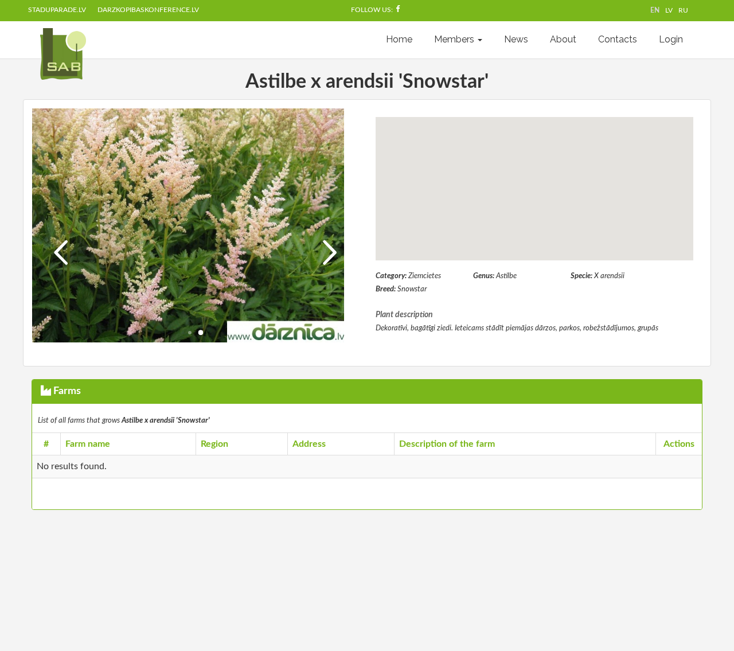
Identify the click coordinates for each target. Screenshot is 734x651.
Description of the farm (447, 444)
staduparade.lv (57, 9)
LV (669, 10)
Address (309, 444)
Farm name (87, 444)
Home (399, 39)
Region (214, 444)
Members (455, 39)
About (563, 39)
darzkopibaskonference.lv (148, 9)
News (516, 39)
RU (683, 10)
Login (671, 39)
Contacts (617, 39)
